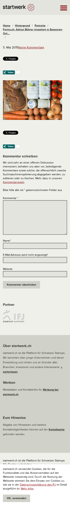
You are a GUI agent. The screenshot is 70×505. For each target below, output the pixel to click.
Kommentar (10, 198)
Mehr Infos (27, 488)
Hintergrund (22, 25)
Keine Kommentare (31, 47)
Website (7, 269)
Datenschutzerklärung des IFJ (38, 484)
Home (6, 25)
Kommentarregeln (13, 182)
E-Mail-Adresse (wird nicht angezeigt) (25, 255)
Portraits (40, 25)
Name (7, 240)
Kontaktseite (57, 429)
